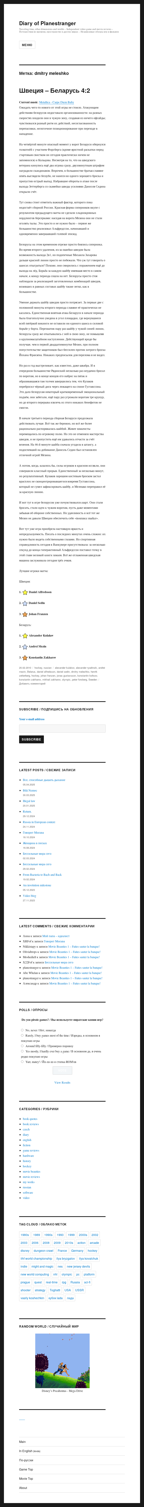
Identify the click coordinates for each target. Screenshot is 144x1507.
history (27, 1161)
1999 (71, 1235)
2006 (35, 1242)
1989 (36, 1235)
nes (60, 1266)
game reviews (31, 1150)
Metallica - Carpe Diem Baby (56, 102)
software (28, 1192)
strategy (40, 1290)
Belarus (31, 671)
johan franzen (48, 675)
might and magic (42, 1266)
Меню (27, 45)
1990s (48, 1235)
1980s (25, 1235)
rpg (64, 1282)
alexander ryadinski (86, 667)
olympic (66, 679)
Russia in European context (39, 822)
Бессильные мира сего (37, 853)
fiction (26, 1145)
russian (48, 667)
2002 (95, 1235)
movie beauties (31, 1171)
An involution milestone (37, 885)
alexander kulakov (64, 667)
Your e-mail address (31, 719)
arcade (94, 1242)
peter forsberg (79, 679)
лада (70, 1298)
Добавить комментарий (32, 683)
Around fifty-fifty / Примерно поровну (49, 1046)
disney (25, 1250)
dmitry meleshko (80, 671)
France (62, 1250)
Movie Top (26, 1478)
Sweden (92, 679)
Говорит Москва (33, 832)
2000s (83, 1235)
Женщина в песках (35, 843)
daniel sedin (63, 671)
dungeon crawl (43, 1250)
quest (38, 1282)
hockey (38, 667)
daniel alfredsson (46, 671)
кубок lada (56, 1298)
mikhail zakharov (51, 679)
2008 (46, 1242)
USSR (79, 1290)
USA (67, 1290)
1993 (60, 1235)
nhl (55, 1274)
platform (89, 1274)
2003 (24, 1242)
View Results (62, 1082)
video (26, 1198)
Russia (75, 1282)
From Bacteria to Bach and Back (42, 875)
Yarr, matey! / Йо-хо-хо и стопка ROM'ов (51, 1062)
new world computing (35, 1274)
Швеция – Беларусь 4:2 (54, 90)
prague (25, 1282)
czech (26, 1129)
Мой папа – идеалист (56, 936)
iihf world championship (36, 1258)
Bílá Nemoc (30, 790)
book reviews (31, 1124)
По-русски (26, 1460)
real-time (52, 1282)
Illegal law (29, 801)
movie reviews (31, 1177)
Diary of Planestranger (47, 23)
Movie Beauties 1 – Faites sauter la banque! (74, 946)
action (81, 1242)
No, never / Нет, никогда (41, 1030)
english (27, 1140)
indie (24, 1266)
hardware (28, 1156)
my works (28, 1182)
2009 (57, 1242)
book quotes (30, 1119)
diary (26, 1134)
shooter (26, 1290)
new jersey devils (78, 1266)
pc (78, 1274)
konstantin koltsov (87, 675)
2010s (69, 1242)
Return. (27, 811)
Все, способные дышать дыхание (44, 780)
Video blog (29, 896)
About (23, 1488)
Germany (77, 1250)
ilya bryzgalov (65, 1258)
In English (29, 1451)
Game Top (26, 1469)
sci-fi (87, 1282)
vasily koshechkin (32, 1298)
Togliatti (55, 1290)
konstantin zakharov (30, 679)
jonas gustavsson (66, 675)
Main (22, 1441)
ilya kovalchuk (88, 1258)
